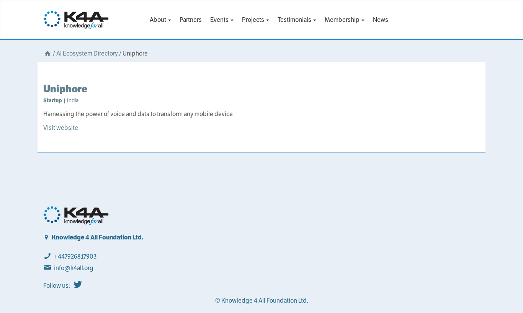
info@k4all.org (73, 268)
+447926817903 (75, 256)
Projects (253, 20)
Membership (343, 20)
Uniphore (65, 88)
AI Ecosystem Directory (87, 53)
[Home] (47, 53)
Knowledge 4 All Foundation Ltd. (97, 237)
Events (220, 20)
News (380, 20)
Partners (191, 20)
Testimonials (295, 20)
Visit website (60, 128)
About (158, 20)
